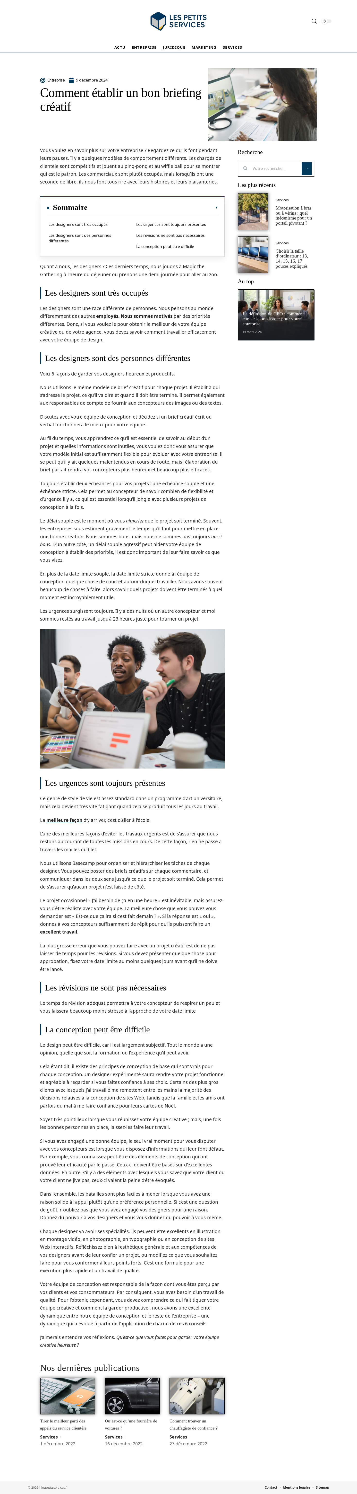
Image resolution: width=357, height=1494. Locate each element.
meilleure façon (64, 820)
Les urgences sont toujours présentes (171, 224)
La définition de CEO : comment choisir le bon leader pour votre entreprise (273, 319)
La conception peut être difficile (165, 246)
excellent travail (58, 932)
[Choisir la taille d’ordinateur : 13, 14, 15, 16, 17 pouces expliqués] (253, 254)
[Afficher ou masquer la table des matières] (152, 208)
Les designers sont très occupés (78, 224)
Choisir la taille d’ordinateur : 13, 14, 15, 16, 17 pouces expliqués (292, 258)
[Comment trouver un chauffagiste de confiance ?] (197, 1396)
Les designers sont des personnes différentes (80, 238)
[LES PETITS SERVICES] (178, 21)
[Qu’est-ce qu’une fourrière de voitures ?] (132, 1396)
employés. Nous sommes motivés (134, 316)
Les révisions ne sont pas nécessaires (170, 235)
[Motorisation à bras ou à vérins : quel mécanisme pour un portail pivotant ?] (253, 211)
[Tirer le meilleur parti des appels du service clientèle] (67, 1396)
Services (49, 1436)
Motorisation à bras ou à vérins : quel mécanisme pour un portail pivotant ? (294, 215)
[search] (314, 21)
